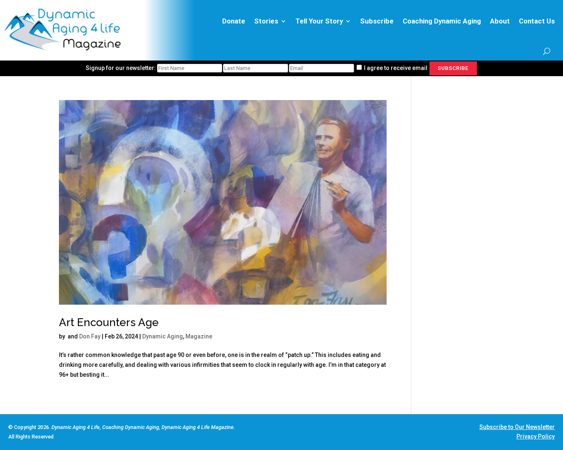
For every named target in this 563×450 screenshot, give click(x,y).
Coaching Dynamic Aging (442, 21)
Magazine (198, 336)
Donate (233, 21)
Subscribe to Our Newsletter (517, 427)
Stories (266, 21)
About (500, 21)
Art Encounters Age (109, 322)
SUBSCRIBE (453, 68)
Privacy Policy (535, 436)
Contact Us (537, 21)
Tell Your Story (319, 21)
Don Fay (90, 336)
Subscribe (377, 21)
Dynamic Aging (162, 336)
